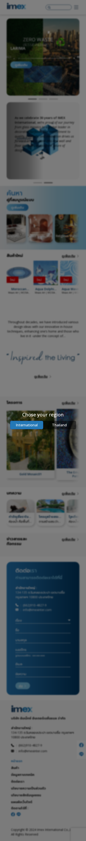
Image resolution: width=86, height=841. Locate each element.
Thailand (59, 425)
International (27, 425)
